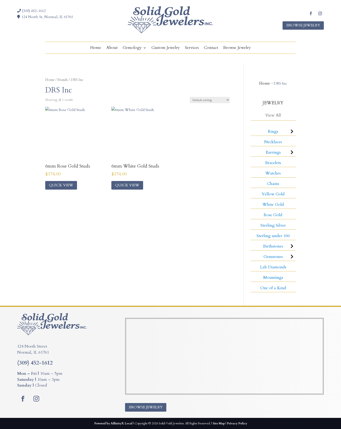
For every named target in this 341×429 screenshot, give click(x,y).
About (112, 48)
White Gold (273, 204)
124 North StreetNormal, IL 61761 (33, 349)
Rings (273, 131)
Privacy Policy (237, 423)
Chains (273, 184)
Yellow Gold (273, 194)
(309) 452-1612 (33, 10)
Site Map (219, 423)
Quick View (61, 185)
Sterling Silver (273, 225)
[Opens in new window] (311, 13)
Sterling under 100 (273, 236)
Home (95, 48)
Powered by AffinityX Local (113, 423)
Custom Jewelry (165, 48)
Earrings (273, 152)
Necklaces (273, 142)
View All (273, 115)
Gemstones (273, 257)
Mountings (273, 277)
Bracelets (273, 163)
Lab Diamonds (273, 267)
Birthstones (273, 246)
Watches (273, 173)
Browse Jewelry (303, 25)
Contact (211, 48)
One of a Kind (273, 288)
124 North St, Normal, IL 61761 (47, 16)
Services (192, 48)
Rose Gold (273, 215)
